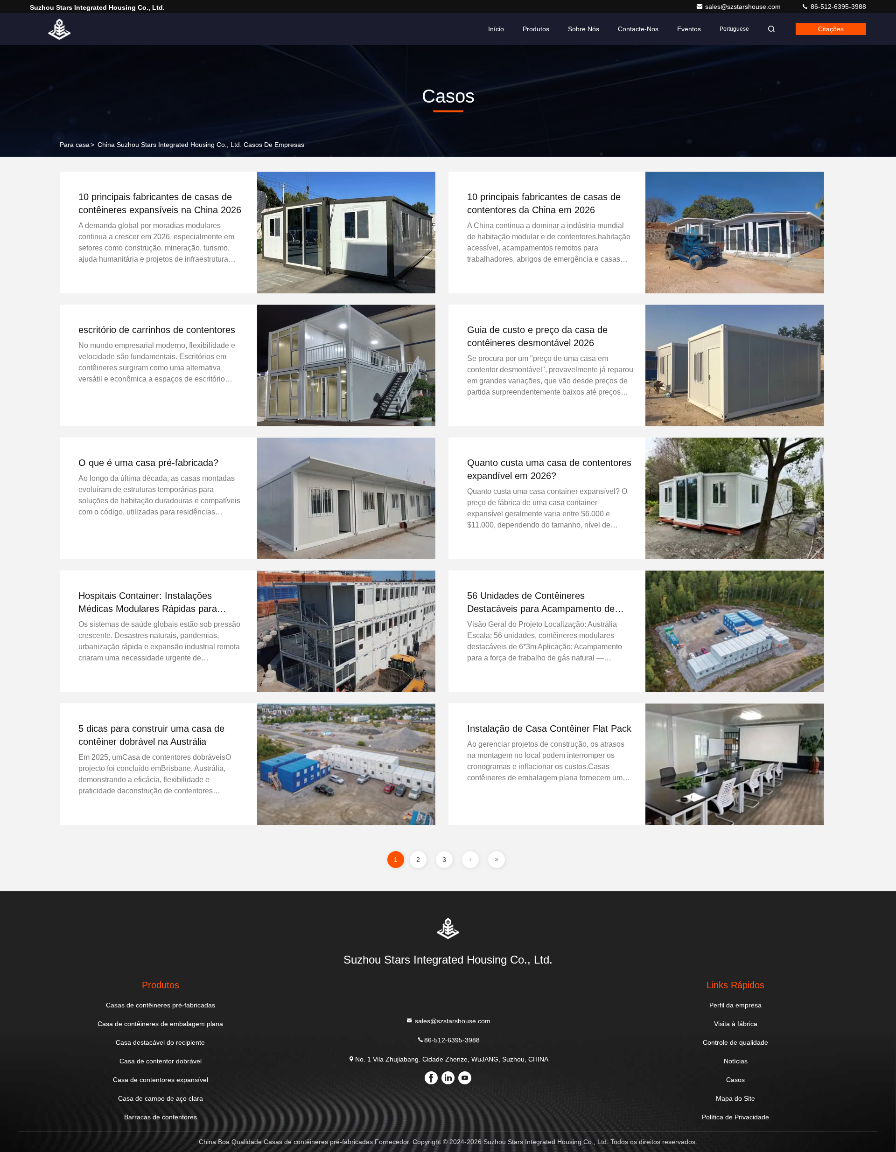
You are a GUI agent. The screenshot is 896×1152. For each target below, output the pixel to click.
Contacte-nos (638, 29)
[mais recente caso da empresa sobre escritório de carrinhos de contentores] (346, 365)
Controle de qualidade (735, 1042)
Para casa (75, 144)
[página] (470, 859)
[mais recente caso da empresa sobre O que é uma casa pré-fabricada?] (346, 498)
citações (831, 29)
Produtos (536, 29)
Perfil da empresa (735, 1005)
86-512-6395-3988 (837, 6)
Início (496, 29)
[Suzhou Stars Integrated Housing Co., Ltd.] (59, 29)
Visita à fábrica (735, 1023)
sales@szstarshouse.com (744, 6)
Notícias (736, 1061)
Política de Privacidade (735, 1117)
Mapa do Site (735, 1098)
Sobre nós (583, 29)
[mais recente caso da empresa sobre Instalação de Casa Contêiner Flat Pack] (734, 764)
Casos (735, 1079)
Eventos (689, 29)
